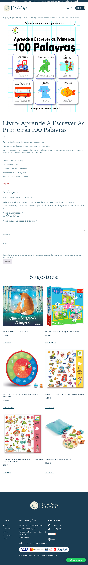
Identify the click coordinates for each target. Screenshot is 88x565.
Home (5, 525)
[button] (72, 8)
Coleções (7, 528)
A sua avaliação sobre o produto (20, 221)
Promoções (24, 538)
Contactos (7, 535)
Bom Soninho (29, 17)
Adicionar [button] (50, 343)
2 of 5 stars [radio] (7, 215)
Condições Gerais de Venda (31, 525)
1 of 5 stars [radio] (4, 215)
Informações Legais (27, 528)
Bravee (5, 532)
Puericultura (15, 17)
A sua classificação (13, 213)
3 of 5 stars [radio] (11, 215)
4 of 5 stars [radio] (14, 215)
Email (6, 244)
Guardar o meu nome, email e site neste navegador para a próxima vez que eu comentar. (42, 256)
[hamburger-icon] (68, 8)
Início (5, 17)
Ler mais (7, 343)
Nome (6, 234)
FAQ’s (5, 538)
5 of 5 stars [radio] (17, 215)
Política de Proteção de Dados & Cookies (32, 533)
